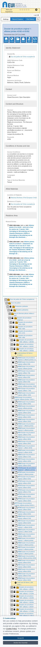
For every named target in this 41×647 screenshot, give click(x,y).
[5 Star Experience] (29, 10)
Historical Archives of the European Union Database (20, 4)
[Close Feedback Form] (36, 10)
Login (36, 15)
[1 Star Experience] (21, 10)
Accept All (21, 638)
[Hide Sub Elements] (6, 299)
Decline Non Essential (20, 642)
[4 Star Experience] (27, 10)
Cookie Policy (11, 629)
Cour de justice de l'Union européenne (22, 57)
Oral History (30, 19)
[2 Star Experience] (23, 10)
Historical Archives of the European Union (23, 198)
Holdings (5, 19)
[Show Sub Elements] (10, 313)
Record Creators (17, 19)
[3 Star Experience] (25, 10)
